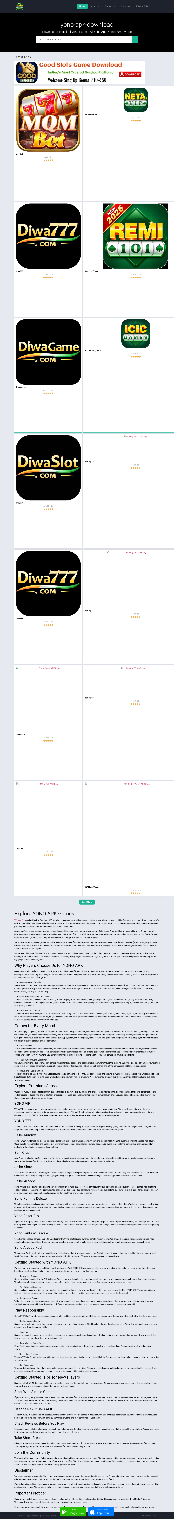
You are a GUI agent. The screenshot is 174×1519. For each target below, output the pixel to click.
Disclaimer (126, 6)
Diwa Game (20, 734)
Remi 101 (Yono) (91, 271)
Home (82, 6)
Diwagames (21, 387)
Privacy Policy (142, 6)
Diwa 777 (19, 271)
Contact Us (110, 6)
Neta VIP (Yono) (91, 114)
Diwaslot (19, 503)
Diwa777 (19, 619)
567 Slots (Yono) (92, 887)
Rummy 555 (90, 698)
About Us (94, 6)
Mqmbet (19, 154)
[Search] (135, 39)
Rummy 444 (90, 611)
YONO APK (19, 920)
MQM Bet (19, 849)
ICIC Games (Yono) (93, 350)
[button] (87, 902)
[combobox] (84, 39)
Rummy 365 (90, 462)
